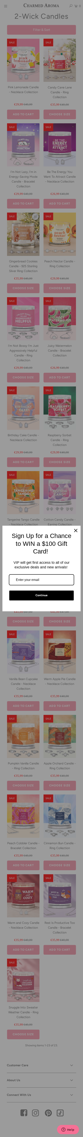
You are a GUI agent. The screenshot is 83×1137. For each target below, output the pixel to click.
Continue (41, 595)
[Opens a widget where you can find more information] (68, 1130)
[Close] (76, 530)
